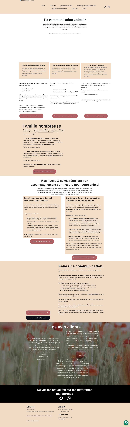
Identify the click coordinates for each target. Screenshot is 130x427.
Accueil (43, 5)
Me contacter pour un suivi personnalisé (84, 257)
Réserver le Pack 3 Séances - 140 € (42, 241)
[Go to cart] (108, 7)
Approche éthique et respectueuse (59, 8)
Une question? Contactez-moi (38, 317)
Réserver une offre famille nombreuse (44, 171)
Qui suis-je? (53, 5)
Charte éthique (61, 419)
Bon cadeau (75, 8)
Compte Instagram (64, 411)
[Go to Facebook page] (61, 398)
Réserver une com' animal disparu (96, 116)
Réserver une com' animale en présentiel (65, 116)
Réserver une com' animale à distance (31, 116)
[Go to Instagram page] (105, 7)
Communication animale (66, 5)
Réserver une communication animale (38, 312)
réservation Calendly (93, 294)
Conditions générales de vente (65, 417)
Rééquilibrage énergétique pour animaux (86, 5)
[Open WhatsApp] (126, 422)
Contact (84, 8)
